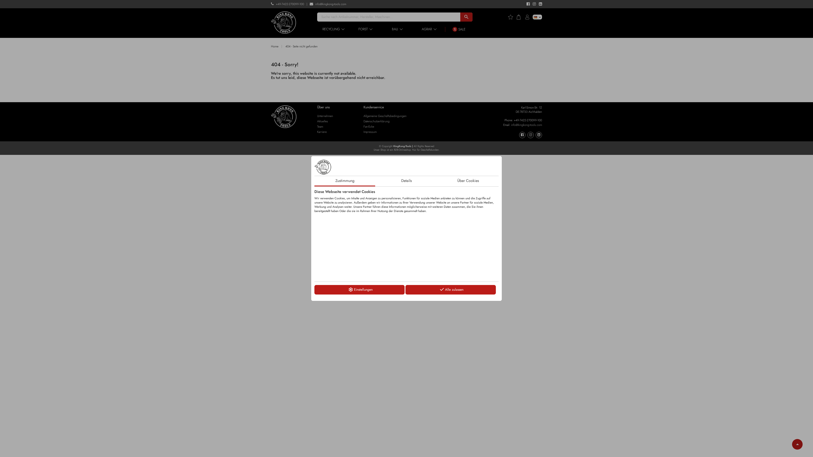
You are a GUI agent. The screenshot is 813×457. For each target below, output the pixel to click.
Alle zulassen (454, 289)
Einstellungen (363, 289)
